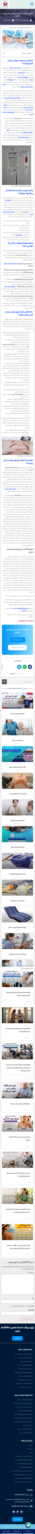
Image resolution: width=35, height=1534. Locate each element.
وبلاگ (5, 20)
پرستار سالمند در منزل (17, 740)
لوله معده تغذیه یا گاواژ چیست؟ (17, 794)
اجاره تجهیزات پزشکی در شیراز (23, 1395)
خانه (32, 28)
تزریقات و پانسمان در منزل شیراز (17, 954)
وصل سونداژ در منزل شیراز (17, 901)
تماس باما (28, 1531)
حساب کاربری (17, 1531)
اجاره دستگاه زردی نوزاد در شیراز (17, 767)
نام (33, 1298)
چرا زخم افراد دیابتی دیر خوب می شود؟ (20, 1104)
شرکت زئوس (6, 1527)
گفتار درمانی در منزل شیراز (17, 821)
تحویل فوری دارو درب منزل (17, 714)
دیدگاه (31, 1273)
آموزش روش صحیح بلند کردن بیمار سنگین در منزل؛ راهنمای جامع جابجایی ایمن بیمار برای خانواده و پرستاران (18, 1068)
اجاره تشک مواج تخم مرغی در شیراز (17, 927)
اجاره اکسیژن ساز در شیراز (17, 847)
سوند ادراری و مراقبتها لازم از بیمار (17, 874)
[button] (4, 53)
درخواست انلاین (6, 1531)
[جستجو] (4, 681)
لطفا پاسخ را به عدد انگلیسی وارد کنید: (22, 1306)
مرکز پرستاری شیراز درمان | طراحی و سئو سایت (21, 1527)
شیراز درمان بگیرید (14, 605)
